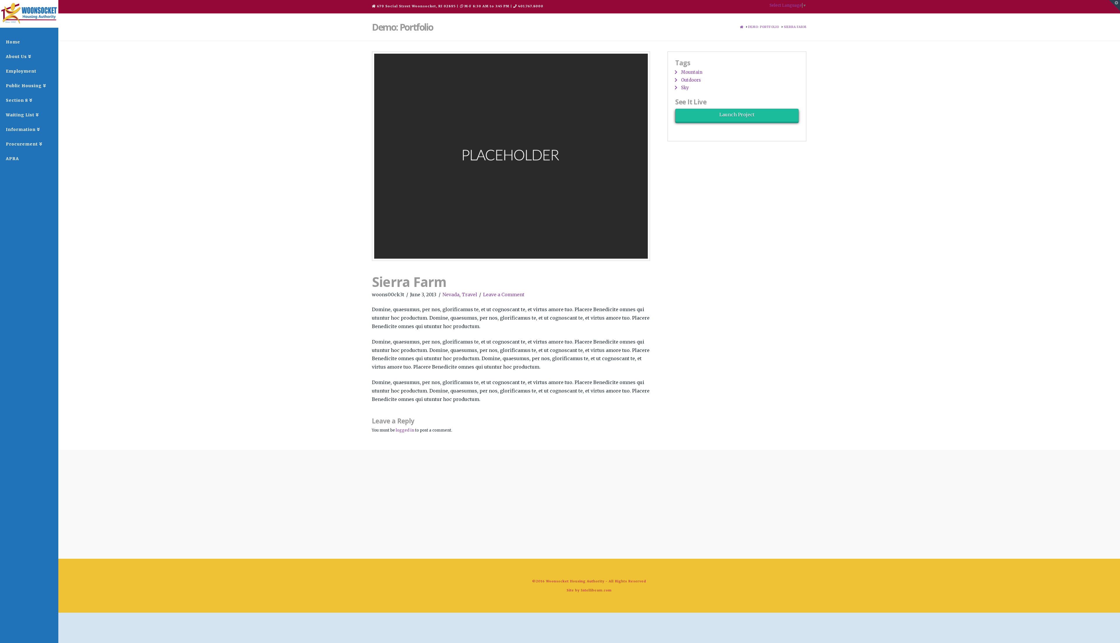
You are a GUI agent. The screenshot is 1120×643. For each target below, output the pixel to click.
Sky (685, 87)
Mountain (691, 72)
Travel (469, 294)
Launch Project (737, 115)
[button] (1114, 5)
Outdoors (691, 80)
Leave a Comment (503, 294)
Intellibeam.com (596, 590)
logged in (405, 430)
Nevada (450, 294)
